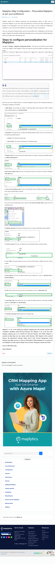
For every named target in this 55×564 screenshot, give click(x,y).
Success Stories (45, 536)
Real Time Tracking (32, 542)
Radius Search (31, 533)
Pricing (43, 530)
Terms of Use (3, 554)
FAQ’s (43, 539)
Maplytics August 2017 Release (10, 21)
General (7, 481)
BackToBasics (8, 462)
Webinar (7, 507)
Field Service (8, 477)
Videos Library (45, 537)
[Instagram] (6, 537)
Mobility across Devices (33, 538)
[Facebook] (2, 537)
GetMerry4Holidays (10, 484)
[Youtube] (9, 537)
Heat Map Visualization (33, 545)
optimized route (41, 228)
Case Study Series (10, 466)
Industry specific (9, 488)
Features (49, 353)
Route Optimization (32, 535)
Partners (44, 534)
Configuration (9, 469)
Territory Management (33, 540)
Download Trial (45, 532)
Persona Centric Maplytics (12, 499)
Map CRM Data (31, 531)
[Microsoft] (11, 537)
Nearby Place (31, 543)
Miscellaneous (9, 496)
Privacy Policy (22, 552)
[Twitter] (4, 537)
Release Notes (9, 503)
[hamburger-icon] (52, 2)
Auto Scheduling (31, 537)
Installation (8, 492)
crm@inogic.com (22, 543)
